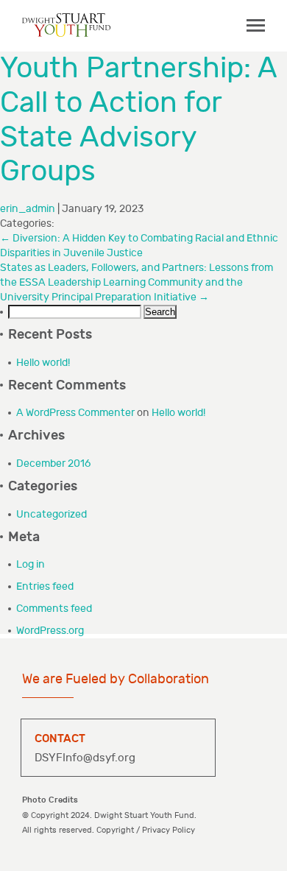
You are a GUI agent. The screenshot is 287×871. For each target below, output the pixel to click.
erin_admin (27, 208)
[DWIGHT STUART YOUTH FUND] (66, 24)
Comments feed (54, 608)
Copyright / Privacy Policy (145, 830)
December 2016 (53, 463)
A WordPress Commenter (75, 412)
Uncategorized (51, 514)
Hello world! (43, 362)
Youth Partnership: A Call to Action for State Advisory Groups (138, 120)
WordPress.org (50, 630)
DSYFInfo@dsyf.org (85, 758)
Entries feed (45, 586)
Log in (30, 564)
